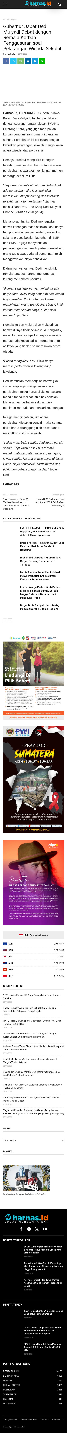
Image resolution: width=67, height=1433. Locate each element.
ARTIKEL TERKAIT (12, 518)
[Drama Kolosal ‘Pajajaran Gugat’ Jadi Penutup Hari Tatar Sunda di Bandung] (11, 546)
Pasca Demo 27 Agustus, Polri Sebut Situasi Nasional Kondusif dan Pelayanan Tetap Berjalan (29, 1009)
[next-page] (10, 620)
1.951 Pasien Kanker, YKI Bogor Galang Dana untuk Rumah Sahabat (31, 997)
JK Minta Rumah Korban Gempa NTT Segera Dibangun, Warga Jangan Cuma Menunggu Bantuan (30, 1035)
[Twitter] (13, 61)
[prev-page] (5, 620)
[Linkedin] (28, 61)
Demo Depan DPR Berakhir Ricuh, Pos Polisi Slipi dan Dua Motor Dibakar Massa (31, 1099)
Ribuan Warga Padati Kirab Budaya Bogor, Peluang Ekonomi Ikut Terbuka (40, 561)
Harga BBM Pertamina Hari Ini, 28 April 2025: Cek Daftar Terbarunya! (49, 502)
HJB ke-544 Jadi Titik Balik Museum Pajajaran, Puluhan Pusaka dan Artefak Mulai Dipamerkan (42, 531)
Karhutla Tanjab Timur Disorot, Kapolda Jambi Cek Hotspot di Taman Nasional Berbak (33, 1048)
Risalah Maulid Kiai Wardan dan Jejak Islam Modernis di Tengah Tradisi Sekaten (30, 1061)
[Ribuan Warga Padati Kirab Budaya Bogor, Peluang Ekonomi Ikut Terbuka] (11, 561)
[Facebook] (6, 61)
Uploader (12, 54)
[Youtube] (44, 1229)
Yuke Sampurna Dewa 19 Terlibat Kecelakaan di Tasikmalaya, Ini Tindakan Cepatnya (16, 504)
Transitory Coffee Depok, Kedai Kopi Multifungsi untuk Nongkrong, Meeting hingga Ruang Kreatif (43, 1266)
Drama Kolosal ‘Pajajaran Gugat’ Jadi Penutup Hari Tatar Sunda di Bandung (42, 546)
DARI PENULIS (33, 518)
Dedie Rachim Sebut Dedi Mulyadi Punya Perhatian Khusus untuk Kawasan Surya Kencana (40, 576)
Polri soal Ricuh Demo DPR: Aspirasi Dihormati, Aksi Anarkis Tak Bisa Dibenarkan (32, 1086)
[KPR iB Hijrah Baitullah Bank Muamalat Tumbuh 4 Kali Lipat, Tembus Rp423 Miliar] (12, 1349)
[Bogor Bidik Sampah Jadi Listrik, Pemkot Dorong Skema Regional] (11, 609)
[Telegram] (35, 61)
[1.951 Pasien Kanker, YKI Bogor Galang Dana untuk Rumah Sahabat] (12, 1316)
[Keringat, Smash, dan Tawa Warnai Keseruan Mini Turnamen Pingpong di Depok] (12, 1285)
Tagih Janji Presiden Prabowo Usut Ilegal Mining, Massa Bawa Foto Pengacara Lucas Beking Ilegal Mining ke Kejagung (33, 1112)
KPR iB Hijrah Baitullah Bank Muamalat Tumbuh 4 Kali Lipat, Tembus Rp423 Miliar (32, 1022)
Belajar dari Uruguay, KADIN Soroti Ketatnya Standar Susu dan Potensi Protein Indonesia (31, 1073)
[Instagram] (29, 1229)
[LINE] (42, 61)
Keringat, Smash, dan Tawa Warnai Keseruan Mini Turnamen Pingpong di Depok (43, 1283)
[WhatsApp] (20, 61)
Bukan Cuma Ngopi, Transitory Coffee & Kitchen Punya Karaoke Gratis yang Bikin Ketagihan (43, 1249)
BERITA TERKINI (10, 19)
